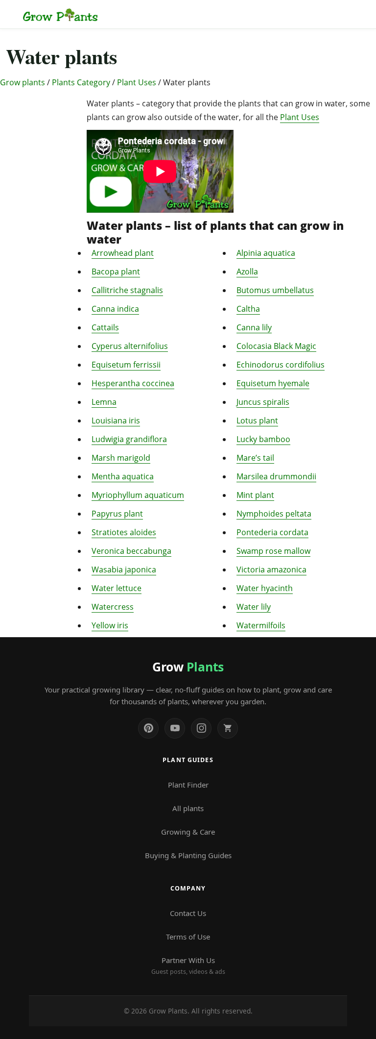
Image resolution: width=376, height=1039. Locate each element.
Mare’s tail (255, 457)
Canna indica (115, 308)
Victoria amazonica (271, 569)
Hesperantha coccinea (133, 383)
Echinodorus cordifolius (280, 364)
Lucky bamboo (263, 439)
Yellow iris (110, 625)
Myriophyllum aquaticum (138, 495)
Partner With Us (188, 965)
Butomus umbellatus (275, 290)
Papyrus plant (117, 513)
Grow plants (22, 82)
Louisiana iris (116, 420)
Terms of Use (188, 936)
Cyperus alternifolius (130, 346)
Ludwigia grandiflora (129, 439)
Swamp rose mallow (273, 550)
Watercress (113, 606)
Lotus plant (257, 420)
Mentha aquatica (123, 476)
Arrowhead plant (123, 252)
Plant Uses (136, 82)
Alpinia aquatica (265, 252)
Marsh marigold (121, 457)
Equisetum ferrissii (126, 364)
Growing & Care (188, 832)
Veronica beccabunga (131, 550)
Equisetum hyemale (272, 383)
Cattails (105, 327)
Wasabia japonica (124, 569)
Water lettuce (116, 588)
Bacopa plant (116, 271)
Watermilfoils (260, 625)
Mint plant (255, 495)
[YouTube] (174, 728)
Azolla (247, 271)
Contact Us (188, 913)
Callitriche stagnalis (127, 290)
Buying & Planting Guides (188, 855)
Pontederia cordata (272, 532)
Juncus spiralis (262, 401)
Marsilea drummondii (276, 476)
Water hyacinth (264, 588)
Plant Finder (188, 785)
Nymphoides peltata (273, 513)
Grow (188, 666)
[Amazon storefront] (227, 728)
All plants (188, 808)
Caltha (248, 308)
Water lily (253, 606)
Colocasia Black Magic (276, 346)
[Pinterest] (148, 728)
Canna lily (254, 327)
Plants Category (81, 82)
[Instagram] (201, 728)
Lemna (104, 401)
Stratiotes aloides (124, 532)
